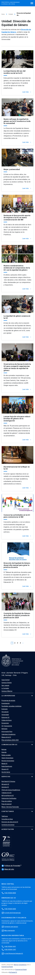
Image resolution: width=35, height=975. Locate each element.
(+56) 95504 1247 (10, 949)
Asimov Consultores (20, 964)
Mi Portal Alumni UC (8, 795)
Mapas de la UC (6, 737)
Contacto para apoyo (11, 926)
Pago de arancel (6, 804)
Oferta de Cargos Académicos (11, 790)
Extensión (5, 709)
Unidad (11, 14)
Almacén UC (5, 784)
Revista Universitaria (8, 761)
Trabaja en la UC (6, 793)
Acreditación (8, 829)
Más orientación (9, 930)
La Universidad (8, 695)
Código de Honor (7, 720)
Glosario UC (5, 769)
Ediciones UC (5, 717)
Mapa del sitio (8, 869)
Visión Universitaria (7, 758)
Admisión (4, 729)
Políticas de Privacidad (11, 866)
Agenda (4, 752)
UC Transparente (7, 726)
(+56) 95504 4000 (10, 893)
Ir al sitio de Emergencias (12, 912)
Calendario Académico (8, 734)
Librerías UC (5, 787)
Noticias (4, 749)
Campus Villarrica (7, 691)
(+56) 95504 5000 (10, 909)
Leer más (26, 92)
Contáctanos (8, 811)
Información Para (7, 731)
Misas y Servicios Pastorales (10, 807)
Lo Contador (5, 688)
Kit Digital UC (13, 972)
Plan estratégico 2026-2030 (10, 740)
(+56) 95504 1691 (10, 946)
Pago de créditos (7, 801)
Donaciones (5, 723)
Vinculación (5, 712)
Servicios (6, 776)
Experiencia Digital (7, 967)
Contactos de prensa (8, 825)
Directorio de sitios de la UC (10, 822)
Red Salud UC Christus (8, 781)
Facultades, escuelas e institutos (11, 706)
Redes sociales (6, 755)
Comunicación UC (9, 744)
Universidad (5, 714)
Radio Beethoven (7, 766)
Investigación (6, 703)
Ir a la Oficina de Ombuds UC (13, 953)
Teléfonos (5, 816)
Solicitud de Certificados (9, 798)
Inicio (3, 14)
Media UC (4, 763)
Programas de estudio (8, 700)
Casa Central (5, 680)
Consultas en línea (7, 819)
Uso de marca (6, 772)
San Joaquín (5, 685)
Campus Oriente (7, 682)
